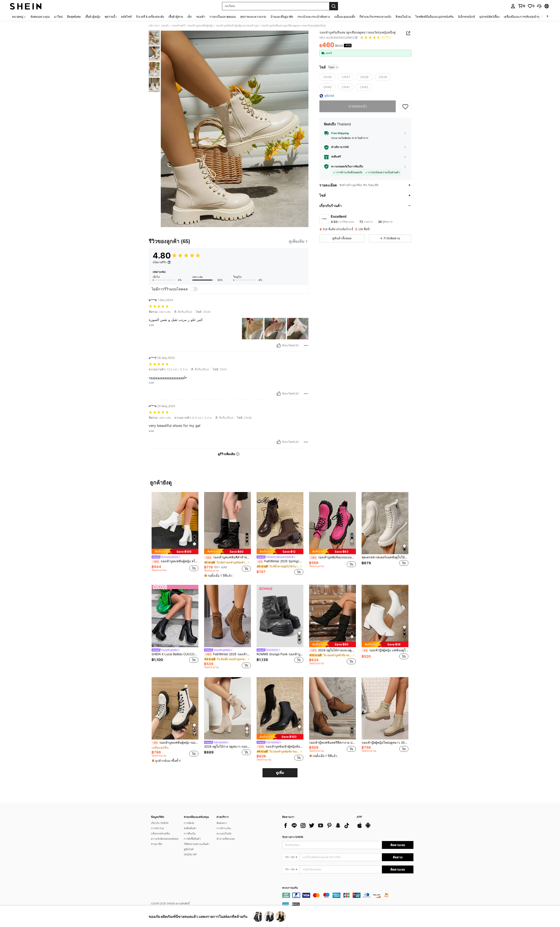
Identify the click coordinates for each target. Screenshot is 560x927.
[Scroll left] (542, 16)
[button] (539, 6)
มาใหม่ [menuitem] (58, 16)
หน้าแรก (153, 25)
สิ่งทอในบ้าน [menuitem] (403, 16)
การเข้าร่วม (157, 828)
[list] (317, 825)
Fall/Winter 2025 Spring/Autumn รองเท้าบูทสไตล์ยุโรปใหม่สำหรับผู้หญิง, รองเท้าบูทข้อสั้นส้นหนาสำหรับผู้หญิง (280, 561)
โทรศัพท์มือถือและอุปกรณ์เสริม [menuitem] (434, 16)
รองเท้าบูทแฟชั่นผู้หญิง (200, 25)
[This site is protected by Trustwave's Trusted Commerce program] (285, 903)
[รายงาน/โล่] (305, 345)
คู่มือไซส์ (188, 849)
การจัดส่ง (189, 823)
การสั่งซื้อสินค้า (192, 838)
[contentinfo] (347, 895)
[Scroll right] (547, 16)
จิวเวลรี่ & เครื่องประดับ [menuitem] (150, 16)
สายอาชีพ (156, 844)
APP (359, 817)
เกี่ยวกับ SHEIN (159, 823)
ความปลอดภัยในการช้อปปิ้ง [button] (347, 166)
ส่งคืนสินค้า (190, 828)
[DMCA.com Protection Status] (296, 903)
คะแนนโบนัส (224, 833)
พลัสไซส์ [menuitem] (126, 16)
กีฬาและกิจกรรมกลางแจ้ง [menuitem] (375, 16)
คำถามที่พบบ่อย (226, 838)
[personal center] (513, 6)
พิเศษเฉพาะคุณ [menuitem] (40, 16)
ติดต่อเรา (222, 823)
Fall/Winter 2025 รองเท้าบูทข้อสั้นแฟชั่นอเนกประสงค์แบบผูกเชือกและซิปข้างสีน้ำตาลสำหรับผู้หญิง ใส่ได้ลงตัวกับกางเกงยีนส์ (228, 654)
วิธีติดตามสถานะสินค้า (197, 844)
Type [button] (331, 67)
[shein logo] (26, 6)
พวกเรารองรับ (290, 888)
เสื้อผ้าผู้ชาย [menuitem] (175, 16)
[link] (521, 6)
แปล (151, 325)
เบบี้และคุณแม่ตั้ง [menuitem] (344, 16)
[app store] (360, 827)
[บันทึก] (405, 106)
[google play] (368, 827)
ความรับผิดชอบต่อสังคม (164, 838)
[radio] (327, 77)
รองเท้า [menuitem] (200, 16)
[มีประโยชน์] (278, 345)
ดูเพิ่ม (280, 773)
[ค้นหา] (333, 6)
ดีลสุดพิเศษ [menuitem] (74, 16)
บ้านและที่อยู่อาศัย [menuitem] (282, 16)
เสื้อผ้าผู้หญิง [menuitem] (92, 16)
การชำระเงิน (224, 828)
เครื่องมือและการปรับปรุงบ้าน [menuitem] (522, 16)
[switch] (194, 289)
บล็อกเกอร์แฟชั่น (160, 833)
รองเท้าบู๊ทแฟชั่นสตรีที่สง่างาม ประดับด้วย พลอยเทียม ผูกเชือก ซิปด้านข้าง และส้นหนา (332, 742)
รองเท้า (165, 25)
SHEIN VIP (190, 854)
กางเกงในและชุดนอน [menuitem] (223, 16)
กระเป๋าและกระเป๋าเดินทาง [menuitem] (314, 16)
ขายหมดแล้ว (357, 106)
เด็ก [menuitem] (189, 16)
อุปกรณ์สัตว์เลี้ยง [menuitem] (489, 16)
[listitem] (175, 534)
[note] (175, 551)
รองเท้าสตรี (178, 25)
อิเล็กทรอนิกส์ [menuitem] (466, 16)
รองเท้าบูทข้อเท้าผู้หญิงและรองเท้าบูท (237, 25)
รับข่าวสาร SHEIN (292, 837)
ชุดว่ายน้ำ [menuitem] (111, 16)
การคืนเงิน (190, 833)
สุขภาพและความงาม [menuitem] (253, 16)
